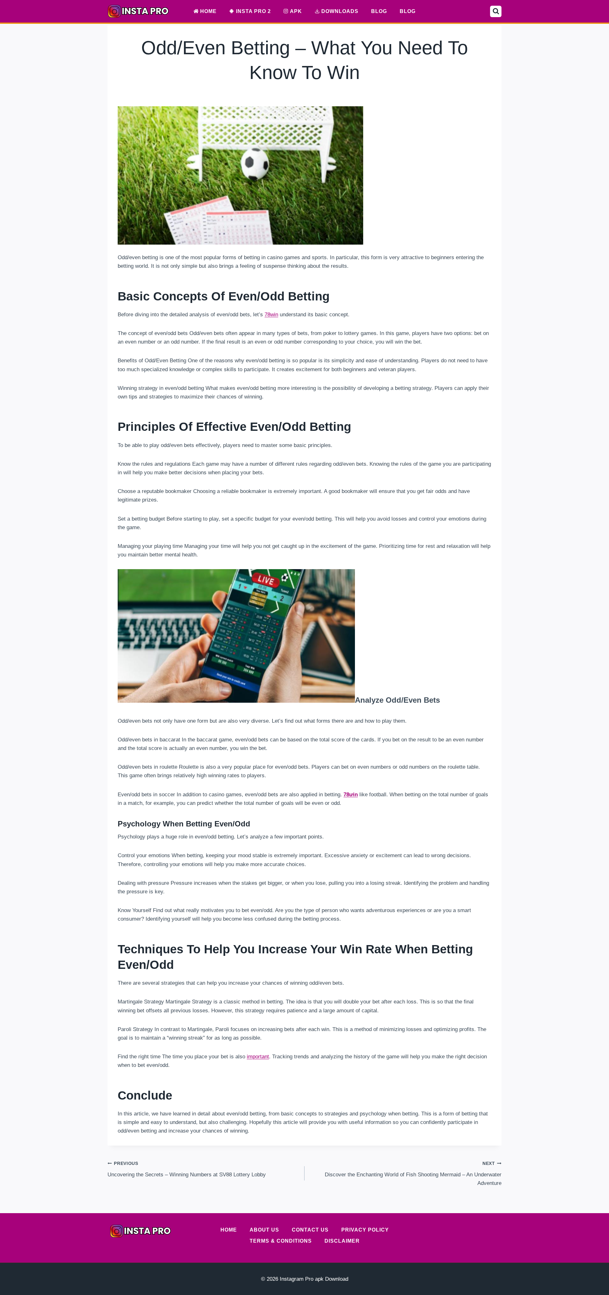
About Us (264, 1230)
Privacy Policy (365, 1230)
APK (296, 11)
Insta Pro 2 (253, 11)
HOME (228, 1230)
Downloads (339, 11)
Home (208, 11)
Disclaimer (342, 1241)
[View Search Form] (495, 11)
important (258, 1057)
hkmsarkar (290, 92)
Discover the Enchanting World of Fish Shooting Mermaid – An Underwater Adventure (413, 1173)
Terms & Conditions (281, 1241)
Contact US (310, 1230)
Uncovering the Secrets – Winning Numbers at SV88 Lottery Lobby (187, 1169)
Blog (379, 11)
